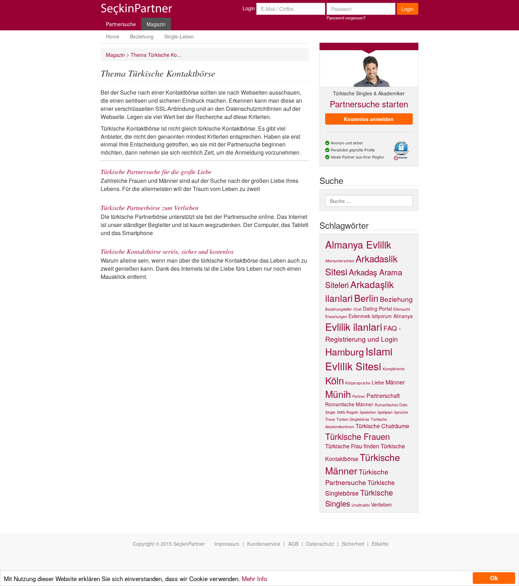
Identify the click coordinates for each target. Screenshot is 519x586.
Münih (338, 394)
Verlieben (381, 504)
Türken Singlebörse (352, 419)
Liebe (378, 382)
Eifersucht (401, 309)
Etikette (380, 543)
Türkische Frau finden (352, 446)
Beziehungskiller (338, 309)
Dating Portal (377, 308)
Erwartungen (336, 316)
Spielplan (385, 412)
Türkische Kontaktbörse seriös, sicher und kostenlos (167, 251)
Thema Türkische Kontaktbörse (157, 54)
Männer (395, 382)
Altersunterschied (339, 260)
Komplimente (394, 368)
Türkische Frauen (357, 436)
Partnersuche (121, 24)
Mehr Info (254, 578)
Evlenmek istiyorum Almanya (380, 315)
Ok (494, 578)
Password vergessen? (346, 17)
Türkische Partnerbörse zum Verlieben (149, 207)
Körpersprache (357, 382)
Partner (358, 396)
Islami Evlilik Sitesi (359, 358)
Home (112, 36)
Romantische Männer (349, 404)
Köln (334, 380)
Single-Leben (179, 36)
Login (249, 8)
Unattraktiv (361, 505)
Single (330, 412)
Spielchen (368, 412)
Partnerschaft (383, 395)
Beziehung (142, 36)
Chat (357, 309)
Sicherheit (353, 543)
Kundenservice (263, 543)
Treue (330, 419)
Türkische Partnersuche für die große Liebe (156, 171)
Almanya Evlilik (358, 244)
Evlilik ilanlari (353, 326)
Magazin (156, 24)
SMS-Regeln (347, 412)
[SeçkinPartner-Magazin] (136, 11)
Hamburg (344, 351)
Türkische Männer (362, 463)
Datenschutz (320, 543)
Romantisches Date (391, 404)
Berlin (366, 298)
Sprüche (401, 412)
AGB (293, 543)
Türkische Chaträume (382, 426)
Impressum (226, 543)
